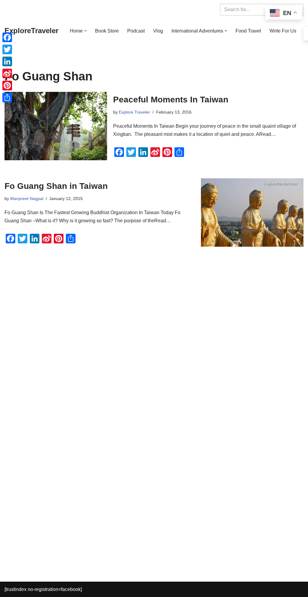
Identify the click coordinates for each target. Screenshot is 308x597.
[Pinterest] (7, 86)
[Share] (7, 98)
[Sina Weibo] (7, 73)
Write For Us (283, 30)
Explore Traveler (134, 112)
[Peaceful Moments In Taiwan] (56, 126)
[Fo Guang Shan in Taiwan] (252, 212)
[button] (85, 31)
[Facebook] (7, 37)
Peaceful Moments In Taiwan (170, 99)
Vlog (158, 30)
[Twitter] (7, 49)
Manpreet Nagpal (26, 198)
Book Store (107, 30)
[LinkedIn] (7, 61)
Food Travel (248, 30)
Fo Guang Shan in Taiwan (56, 186)
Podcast (136, 30)
